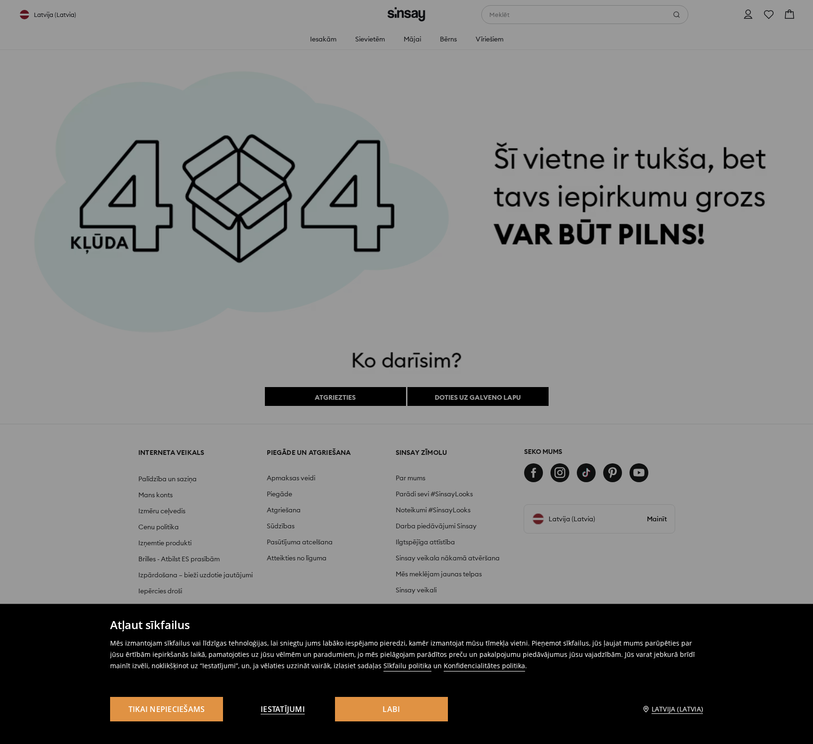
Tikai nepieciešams (166, 709)
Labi (391, 709)
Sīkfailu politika (407, 665)
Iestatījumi (283, 709)
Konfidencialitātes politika (484, 665)
